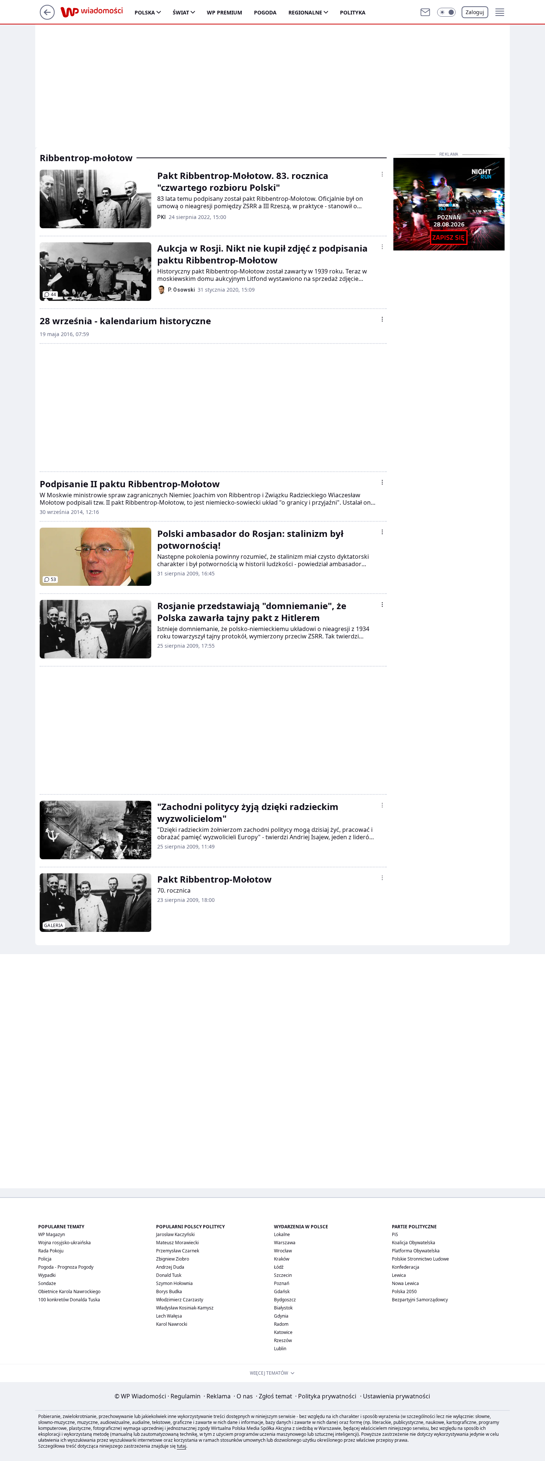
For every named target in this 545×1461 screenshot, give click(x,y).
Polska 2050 (404, 1291)
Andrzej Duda (170, 1267)
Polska (145, 12)
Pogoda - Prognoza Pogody (65, 1267)
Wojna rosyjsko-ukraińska (64, 1242)
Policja (45, 1259)
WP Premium (224, 12)
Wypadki (47, 1275)
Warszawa (284, 1242)
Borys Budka (169, 1291)
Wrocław (283, 1251)
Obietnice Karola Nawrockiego (69, 1291)
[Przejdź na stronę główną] (47, 17)
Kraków (281, 1259)
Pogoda (265, 12)
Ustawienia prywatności (395, 1396)
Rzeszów (283, 1340)
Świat (181, 12)
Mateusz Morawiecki (177, 1242)
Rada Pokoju (50, 1251)
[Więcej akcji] (382, 174)
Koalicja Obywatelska (413, 1242)
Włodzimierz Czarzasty (179, 1299)
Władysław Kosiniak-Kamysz (185, 1308)
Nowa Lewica (405, 1283)
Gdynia (281, 1316)
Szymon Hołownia (174, 1283)
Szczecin (283, 1275)
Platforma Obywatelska (416, 1251)
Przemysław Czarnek (177, 1251)
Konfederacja (405, 1267)
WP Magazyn (51, 1234)
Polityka (353, 12)
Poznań (281, 1283)
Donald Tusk (168, 1275)
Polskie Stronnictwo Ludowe (420, 1259)
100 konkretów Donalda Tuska (69, 1299)
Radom (281, 1324)
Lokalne (282, 1234)
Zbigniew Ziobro (172, 1259)
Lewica (399, 1275)
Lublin (280, 1348)
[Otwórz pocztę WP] (425, 12)
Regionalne (305, 12)
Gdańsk (282, 1291)
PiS (395, 1234)
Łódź (279, 1267)
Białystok (283, 1308)
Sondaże (47, 1283)
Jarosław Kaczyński (175, 1234)
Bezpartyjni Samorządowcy (420, 1299)
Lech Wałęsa (169, 1316)
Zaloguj (475, 12)
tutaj (181, 1446)
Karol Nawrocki (171, 1324)
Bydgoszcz (285, 1299)
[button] (446, 12)
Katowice (283, 1332)
